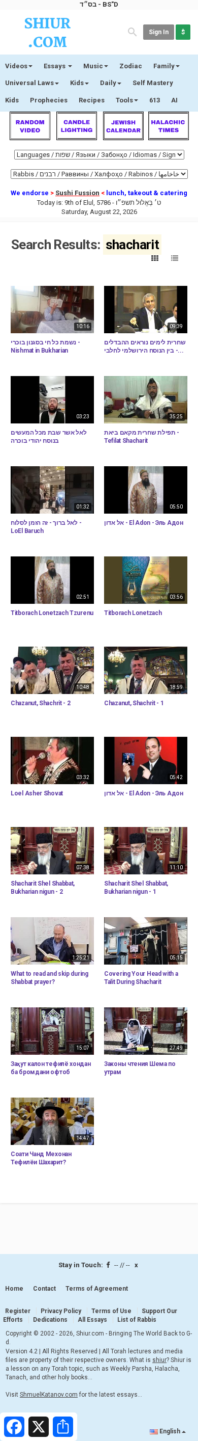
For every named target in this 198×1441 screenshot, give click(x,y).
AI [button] (174, 100)
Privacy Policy (61, 1311)
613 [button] (154, 100)
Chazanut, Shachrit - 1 (133, 703)
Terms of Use (111, 1311)
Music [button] (93, 66)
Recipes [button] (92, 100)
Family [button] (164, 66)
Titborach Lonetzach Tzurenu (52, 613)
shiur (159, 1360)
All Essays (92, 1319)
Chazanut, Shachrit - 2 (40, 703)
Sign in (159, 32)
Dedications (50, 1319)
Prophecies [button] (49, 100)
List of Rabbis (136, 1319)
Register (17, 1311)
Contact (44, 1288)
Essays (55, 66)
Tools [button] (124, 100)
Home (14, 1288)
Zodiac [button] (130, 66)
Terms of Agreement (96, 1288)
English (170, 1431)
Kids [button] (77, 83)
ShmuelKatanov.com (49, 1394)
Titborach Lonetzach (132, 613)
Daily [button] (108, 83)
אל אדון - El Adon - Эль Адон (143, 522)
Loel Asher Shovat (37, 793)
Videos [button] (16, 66)
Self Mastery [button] (153, 83)
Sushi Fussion (77, 193)
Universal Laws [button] (29, 83)
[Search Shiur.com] (132, 31)
